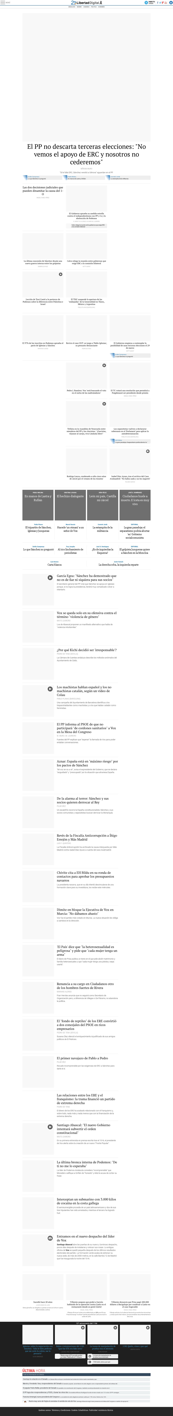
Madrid (79, 7)
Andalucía (71, 7)
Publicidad (93, 1410)
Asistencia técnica (105, 1410)
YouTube (165, 2)
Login (171, 2)
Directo (152, 2)
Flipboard (163, 2)
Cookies (74, 1410)
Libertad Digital (86, 3)
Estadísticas (83, 1410)
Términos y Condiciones (61, 1410)
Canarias (86, 7)
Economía (101, 7)
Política (94, 7)
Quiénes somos (45, 1410)
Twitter (160, 2)
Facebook (157, 2)
